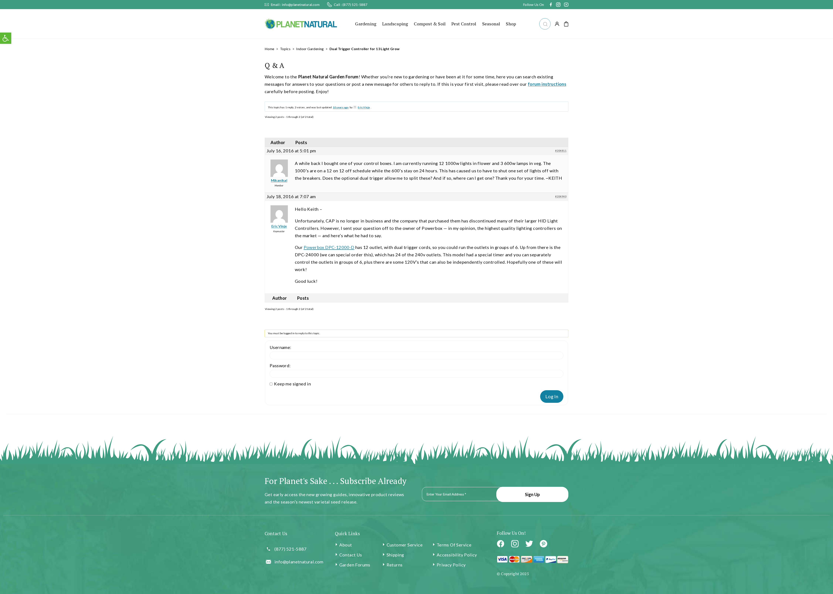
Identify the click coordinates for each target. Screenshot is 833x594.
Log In (551, 396)
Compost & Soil (430, 24)
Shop (511, 24)
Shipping (395, 554)
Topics (285, 49)
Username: (280, 347)
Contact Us (350, 554)
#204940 (560, 196)
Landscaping (395, 24)
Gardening (365, 24)
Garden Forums (354, 564)
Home (269, 49)
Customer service (405, 544)
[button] (544, 23)
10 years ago (341, 107)
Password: (280, 365)
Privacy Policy (451, 564)
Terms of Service (454, 544)
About (345, 544)
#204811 (560, 150)
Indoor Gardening (310, 49)
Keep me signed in (292, 384)
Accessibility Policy (457, 554)
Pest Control (463, 24)
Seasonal (491, 24)
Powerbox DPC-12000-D (329, 247)
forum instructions (547, 84)
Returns (395, 564)
